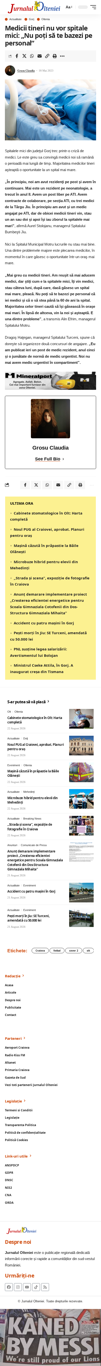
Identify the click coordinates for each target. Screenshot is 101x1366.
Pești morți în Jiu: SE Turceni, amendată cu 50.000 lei (28, 918)
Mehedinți (29, 791)
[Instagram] (18, 1287)
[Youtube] (27, 1287)
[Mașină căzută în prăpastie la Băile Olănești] (81, 772)
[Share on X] (24, 56)
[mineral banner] (50, 380)
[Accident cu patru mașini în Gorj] (81, 892)
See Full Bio (47, 458)
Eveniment (13, 765)
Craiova (40, 950)
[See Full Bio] (63, 459)
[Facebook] (9, 1287)
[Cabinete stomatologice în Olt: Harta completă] (81, 719)
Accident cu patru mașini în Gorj (44, 622)
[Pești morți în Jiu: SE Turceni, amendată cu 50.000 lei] (81, 917)
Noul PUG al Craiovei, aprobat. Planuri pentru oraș (35, 746)
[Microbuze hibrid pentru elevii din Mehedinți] (81, 799)
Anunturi (12, 845)
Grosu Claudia (26, 70)
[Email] (39, 56)
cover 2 (73, 950)
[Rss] (45, 1287)
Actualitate (15, 19)
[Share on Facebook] (16, 56)
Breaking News (32, 818)
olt (88, 950)
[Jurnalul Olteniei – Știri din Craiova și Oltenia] (34, 7)
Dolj (25, 738)
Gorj (31, 19)
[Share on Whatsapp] (31, 56)
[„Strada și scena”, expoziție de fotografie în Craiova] (81, 826)
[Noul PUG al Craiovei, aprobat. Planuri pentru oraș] (81, 745)
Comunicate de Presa (34, 845)
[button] (68, 7)
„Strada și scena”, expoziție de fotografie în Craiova (29, 826)
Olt (9, 711)
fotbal (57, 950)
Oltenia (45, 19)
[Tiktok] (36, 1287)
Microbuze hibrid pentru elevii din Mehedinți (32, 800)
